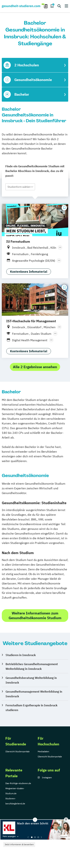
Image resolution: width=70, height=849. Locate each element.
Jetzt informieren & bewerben (19, 844)
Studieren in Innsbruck (21, 655)
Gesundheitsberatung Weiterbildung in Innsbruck (31, 680)
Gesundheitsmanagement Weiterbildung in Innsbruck (34, 694)
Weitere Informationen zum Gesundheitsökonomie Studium (35, 615)
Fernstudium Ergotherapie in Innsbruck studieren (31, 707)
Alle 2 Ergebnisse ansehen (35, 366)
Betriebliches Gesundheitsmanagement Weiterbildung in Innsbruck (32, 666)
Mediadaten (43, 751)
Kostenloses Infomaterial (28, 272)
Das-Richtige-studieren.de (18, 783)
